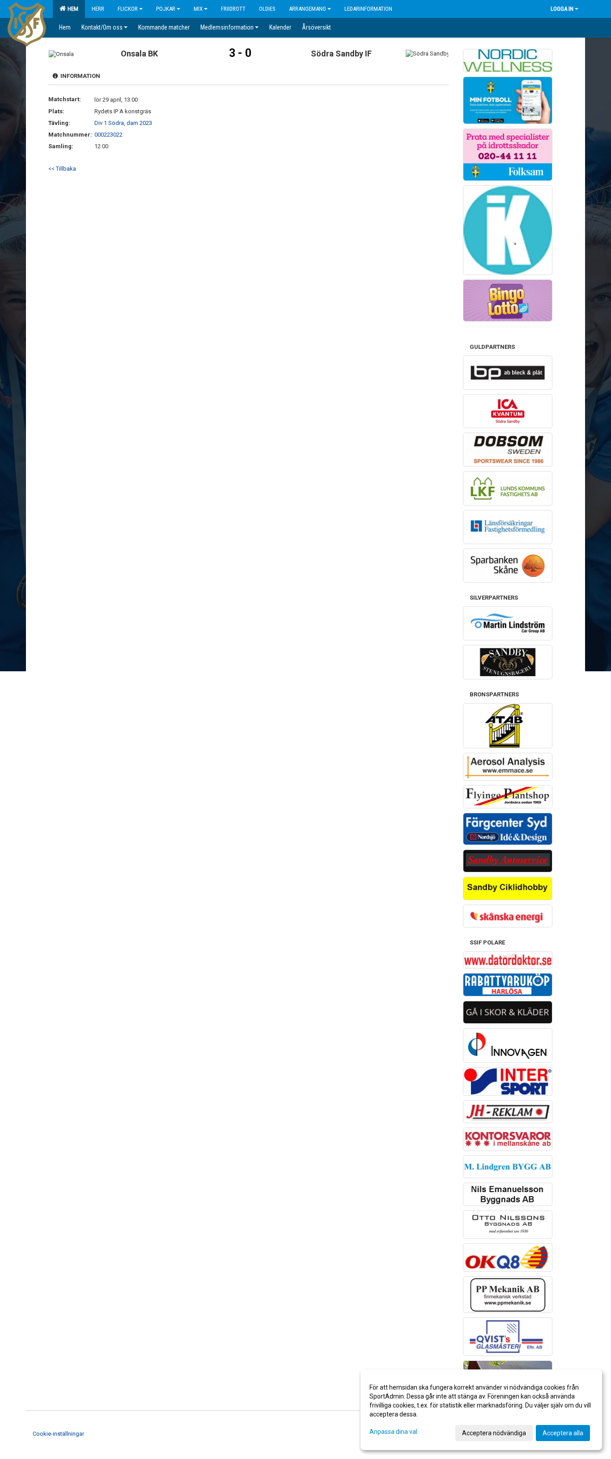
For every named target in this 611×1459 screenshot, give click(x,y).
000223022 (108, 134)
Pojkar (165, 8)
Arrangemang (307, 8)
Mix (198, 8)
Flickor (128, 8)
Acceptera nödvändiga (494, 1433)
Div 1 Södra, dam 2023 (123, 123)
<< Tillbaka (62, 168)
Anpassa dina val (393, 1431)
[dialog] (481, 1409)
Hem (71, 8)
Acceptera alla (563, 1433)
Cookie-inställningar (58, 1433)
